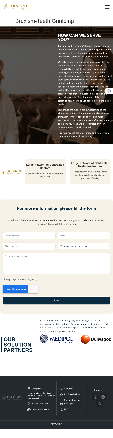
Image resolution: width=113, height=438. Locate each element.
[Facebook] (103, 396)
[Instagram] (95, 396)
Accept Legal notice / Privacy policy (21, 279)
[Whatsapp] (99, 403)
